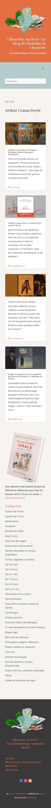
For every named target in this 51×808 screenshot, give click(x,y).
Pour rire (9, 651)
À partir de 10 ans (14, 511)
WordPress (32, 798)
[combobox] (25, 81)
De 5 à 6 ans (11, 569)
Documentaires (13, 598)
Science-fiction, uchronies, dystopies (24, 670)
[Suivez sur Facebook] (21, 780)
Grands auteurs (13, 617)
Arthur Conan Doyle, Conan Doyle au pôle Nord (25, 232)
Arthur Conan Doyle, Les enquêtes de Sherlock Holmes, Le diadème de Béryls (25, 384)
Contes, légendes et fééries (19, 559)
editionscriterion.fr (15, 497)
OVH (41, 794)
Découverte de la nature (18, 594)
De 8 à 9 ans (11, 584)
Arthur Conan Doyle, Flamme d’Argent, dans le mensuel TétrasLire (25, 156)
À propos (9, 758)
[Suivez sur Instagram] (25, 780)
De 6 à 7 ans (11, 574)
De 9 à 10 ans (12, 589)
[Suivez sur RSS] (30, 780)
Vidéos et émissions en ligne (20, 680)
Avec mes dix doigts (15, 540)
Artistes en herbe (14, 531)
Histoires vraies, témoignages (21, 622)
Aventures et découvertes (19, 545)
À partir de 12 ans (14, 516)
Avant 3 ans (11, 536)
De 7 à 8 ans (11, 579)
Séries (8, 675)
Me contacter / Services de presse (23, 762)
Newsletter (11, 765)
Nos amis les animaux (17, 637)
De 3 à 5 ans (11, 564)
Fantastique (11, 612)
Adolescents (11, 521)
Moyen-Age (11, 632)
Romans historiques (16, 656)
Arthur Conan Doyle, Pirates (25, 307)
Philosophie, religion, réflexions (22, 642)
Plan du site (11, 769)
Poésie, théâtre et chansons (20, 647)
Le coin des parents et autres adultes (25, 627)
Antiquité (10, 526)
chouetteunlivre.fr (17, 794)
